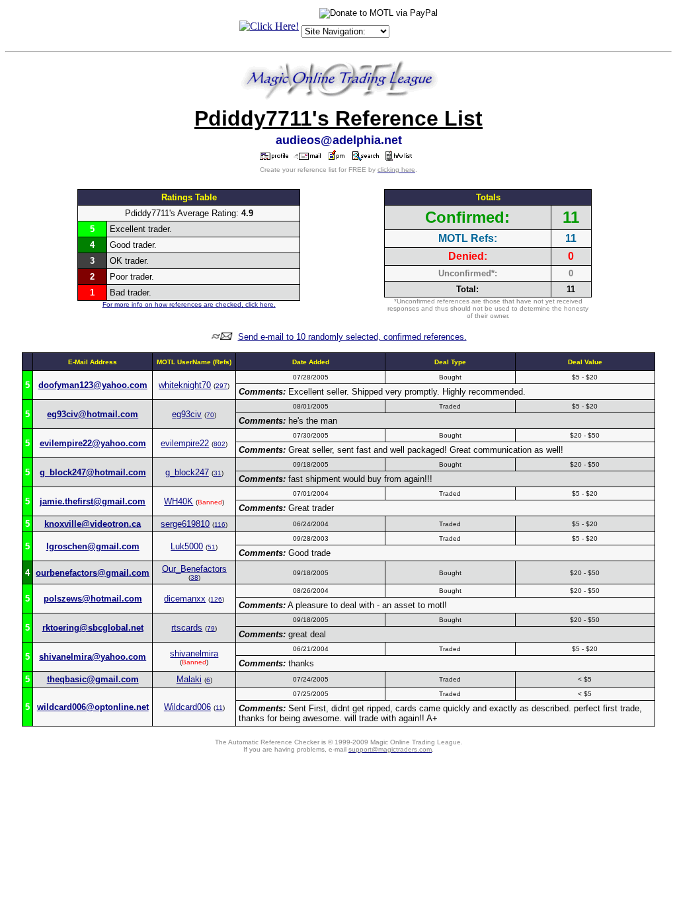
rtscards (186, 628)
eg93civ (187, 414)
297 (221, 385)
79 (211, 628)
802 (219, 444)
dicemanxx (185, 599)
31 (217, 473)
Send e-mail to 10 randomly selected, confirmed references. (352, 337)
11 (219, 707)
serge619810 (185, 524)
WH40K (178, 501)
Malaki (189, 679)
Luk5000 (187, 546)
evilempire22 (185, 443)
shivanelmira (194, 653)
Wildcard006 (187, 707)
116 (219, 524)
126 (216, 599)
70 (210, 414)
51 (212, 547)
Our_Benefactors (194, 569)
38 (194, 577)
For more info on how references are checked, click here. (189, 304)
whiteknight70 (185, 385)
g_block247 (187, 472)
